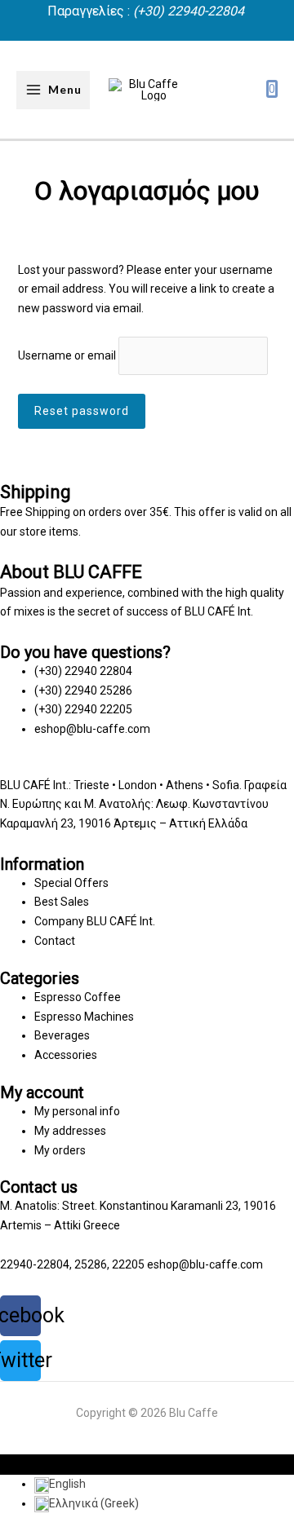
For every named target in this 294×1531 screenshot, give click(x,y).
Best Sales (61, 901)
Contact (54, 940)
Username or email (67, 355)
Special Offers (71, 882)
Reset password (81, 410)
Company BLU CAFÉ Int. (94, 921)
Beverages (62, 1035)
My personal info (77, 1111)
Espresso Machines (84, 1016)
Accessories (65, 1054)
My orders (60, 1150)
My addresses (70, 1130)
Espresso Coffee (77, 997)
